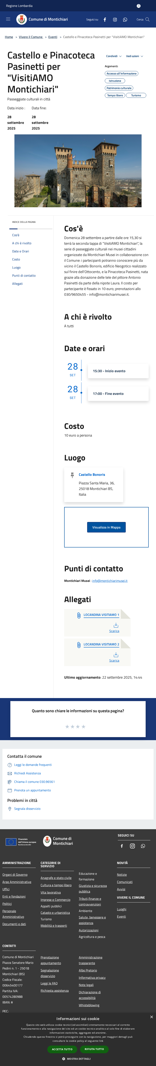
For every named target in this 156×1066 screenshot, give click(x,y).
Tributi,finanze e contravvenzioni (90, 901)
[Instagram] (113, 19)
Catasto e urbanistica (55, 912)
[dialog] (78, 1039)
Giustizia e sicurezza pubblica (93, 888)
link (101, 1041)
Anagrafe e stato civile (56, 877)
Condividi (112, 56)
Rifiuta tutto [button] (94, 1049)
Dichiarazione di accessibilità (90, 995)
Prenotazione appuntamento (51, 960)
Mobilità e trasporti (54, 925)
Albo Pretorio (88, 970)
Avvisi (121, 889)
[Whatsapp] (123, 19)
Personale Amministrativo (13, 914)
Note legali (86, 984)
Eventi (52, 36)
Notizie (122, 874)
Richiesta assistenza (55, 990)
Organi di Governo (14, 874)
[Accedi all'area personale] (138, 6)
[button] (78, 1058)
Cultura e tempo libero (56, 885)
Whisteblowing (89, 1005)
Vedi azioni (133, 56)
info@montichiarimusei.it (110, 580)
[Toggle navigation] (8, 19)
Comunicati (125, 881)
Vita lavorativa (51, 892)
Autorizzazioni (89, 930)
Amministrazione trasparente (90, 960)
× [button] (151, 1017)
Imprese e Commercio (55, 899)
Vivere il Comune (31, 36)
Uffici (6, 889)
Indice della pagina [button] (24, 222)
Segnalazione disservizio (50, 973)
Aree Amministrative (16, 881)
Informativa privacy (92, 977)
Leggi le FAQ (49, 983)
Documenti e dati (14, 923)
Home (9, 36)
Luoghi (121, 909)
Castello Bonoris (92, 474)
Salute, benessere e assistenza (92, 920)
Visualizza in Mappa (106, 527)
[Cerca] (147, 19)
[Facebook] (103, 19)
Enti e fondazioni (14, 896)
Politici (7, 903)
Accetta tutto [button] (62, 1049)
